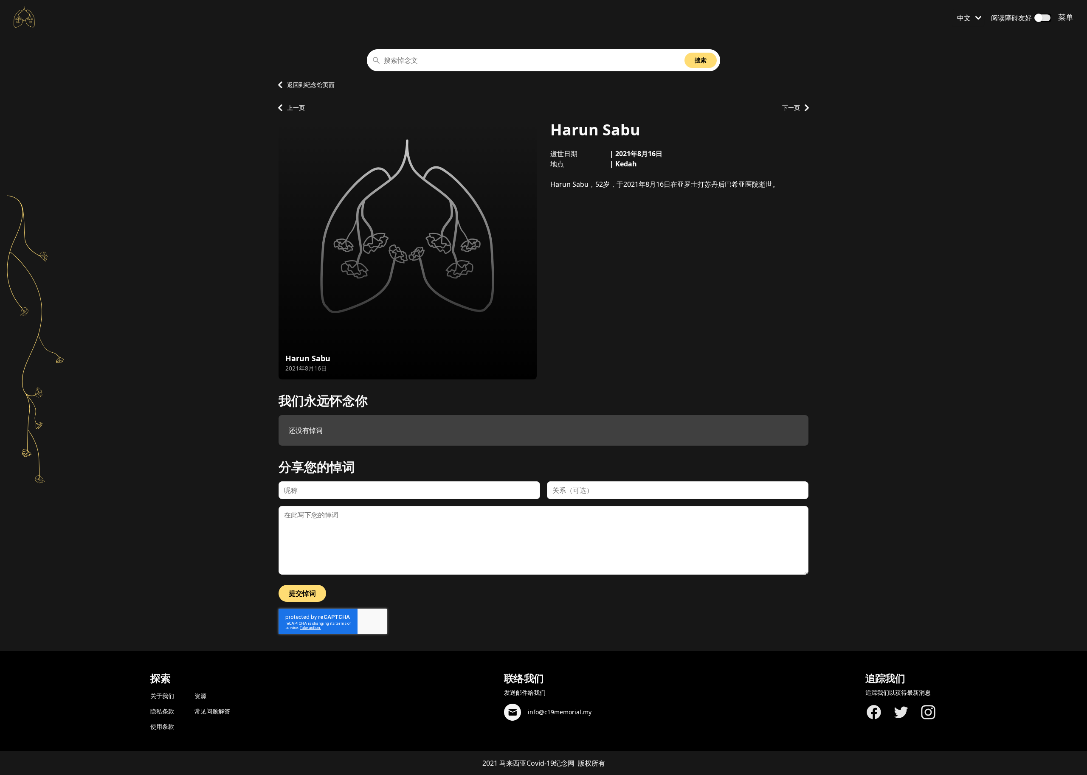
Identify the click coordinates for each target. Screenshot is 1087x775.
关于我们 (162, 696)
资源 (200, 696)
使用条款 (162, 726)
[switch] (1042, 18)
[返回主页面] (24, 17)
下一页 (791, 108)
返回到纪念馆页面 (311, 85)
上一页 (296, 108)
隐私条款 (162, 711)
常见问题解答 (212, 711)
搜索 (701, 60)
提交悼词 (302, 593)
